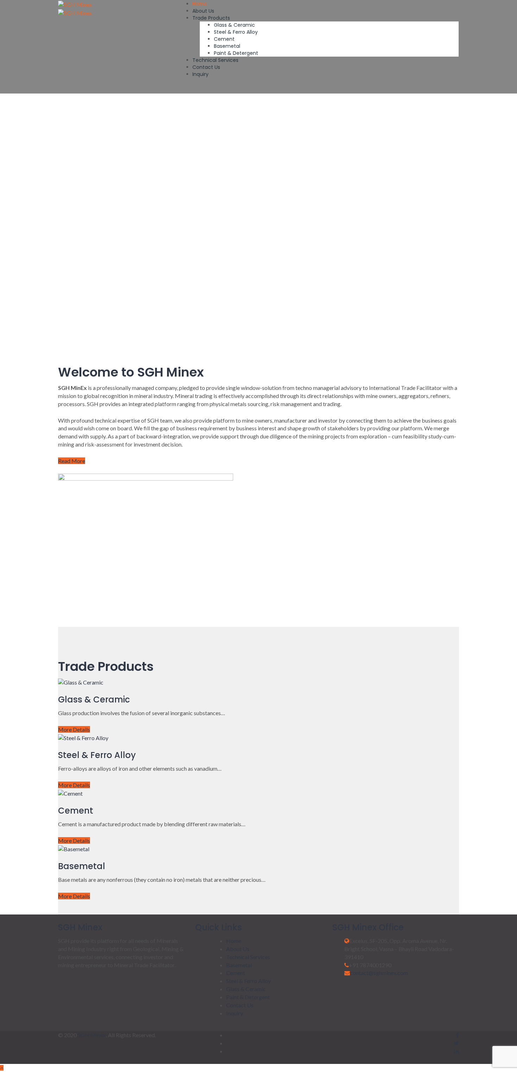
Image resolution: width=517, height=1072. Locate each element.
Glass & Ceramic (234, 24)
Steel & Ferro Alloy (236, 32)
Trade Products (211, 17)
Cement (224, 39)
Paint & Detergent (236, 53)
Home (199, 3)
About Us (203, 10)
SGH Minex (92, 1035)
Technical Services (215, 60)
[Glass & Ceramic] (80, 682)
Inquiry (200, 74)
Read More (71, 460)
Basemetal (227, 46)
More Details (74, 729)
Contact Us (206, 67)
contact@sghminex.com (379, 972)
